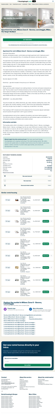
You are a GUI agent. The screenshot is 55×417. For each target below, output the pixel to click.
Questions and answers (43, 380)
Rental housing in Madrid (6, 400)
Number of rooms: (7, 164)
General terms (23, 383)
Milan (30, 4)
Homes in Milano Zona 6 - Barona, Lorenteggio (14, 320)
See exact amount (27, 176)
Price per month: (7, 167)
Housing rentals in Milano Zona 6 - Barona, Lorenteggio (16, 315)
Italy (11, 4)
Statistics (40, 381)
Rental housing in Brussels (35, 404)
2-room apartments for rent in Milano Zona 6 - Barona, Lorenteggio (19, 324)
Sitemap (21, 388)
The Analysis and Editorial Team (45, 384)
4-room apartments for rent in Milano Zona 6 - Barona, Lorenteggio (19, 328)
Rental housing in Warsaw (7, 404)
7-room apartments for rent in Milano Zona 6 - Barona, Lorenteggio (19, 333)
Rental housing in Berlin (6, 398)
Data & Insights (41, 379)
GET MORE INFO (27, 39)
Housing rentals (4, 4)
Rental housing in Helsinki (34, 401)
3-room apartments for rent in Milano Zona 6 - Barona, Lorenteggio (19, 326)
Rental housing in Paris (6, 397)
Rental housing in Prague (34, 397)
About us (31, 317)
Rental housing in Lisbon (34, 396)
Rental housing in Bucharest (7, 403)
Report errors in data (8, 172)
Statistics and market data (35, 315)
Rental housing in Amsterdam (35, 406)
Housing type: (6, 160)
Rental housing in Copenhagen (36, 402)
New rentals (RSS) (24, 389)
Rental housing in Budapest (7, 406)
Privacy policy (23, 384)
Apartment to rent (17, 4)
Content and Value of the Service (27, 386)
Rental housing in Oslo (34, 407)
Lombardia (24, 4)
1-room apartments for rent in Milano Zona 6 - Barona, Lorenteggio (19, 322)
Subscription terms (24, 381)
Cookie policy (23, 385)
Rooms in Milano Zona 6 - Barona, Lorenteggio (14, 318)
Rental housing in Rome (6, 401)
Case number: (6, 158)
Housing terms (41, 383)
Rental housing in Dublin (34, 403)
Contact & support (24, 380)
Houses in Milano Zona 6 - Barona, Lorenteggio (14, 316)
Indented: (5, 157)
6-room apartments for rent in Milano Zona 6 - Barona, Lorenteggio (19, 332)
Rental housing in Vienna (6, 402)
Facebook (2, 391)
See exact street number (27, 185)
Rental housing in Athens (6, 407)
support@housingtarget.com (7, 383)
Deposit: (5, 169)
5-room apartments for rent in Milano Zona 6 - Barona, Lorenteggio (19, 330)
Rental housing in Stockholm (35, 398)
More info (45, 200)
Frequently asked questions (35, 319)
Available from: (7, 165)
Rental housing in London (7, 396)
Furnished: (5, 170)
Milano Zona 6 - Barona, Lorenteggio (40, 4)
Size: (4, 162)
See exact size (27, 180)
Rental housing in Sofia (34, 400)
